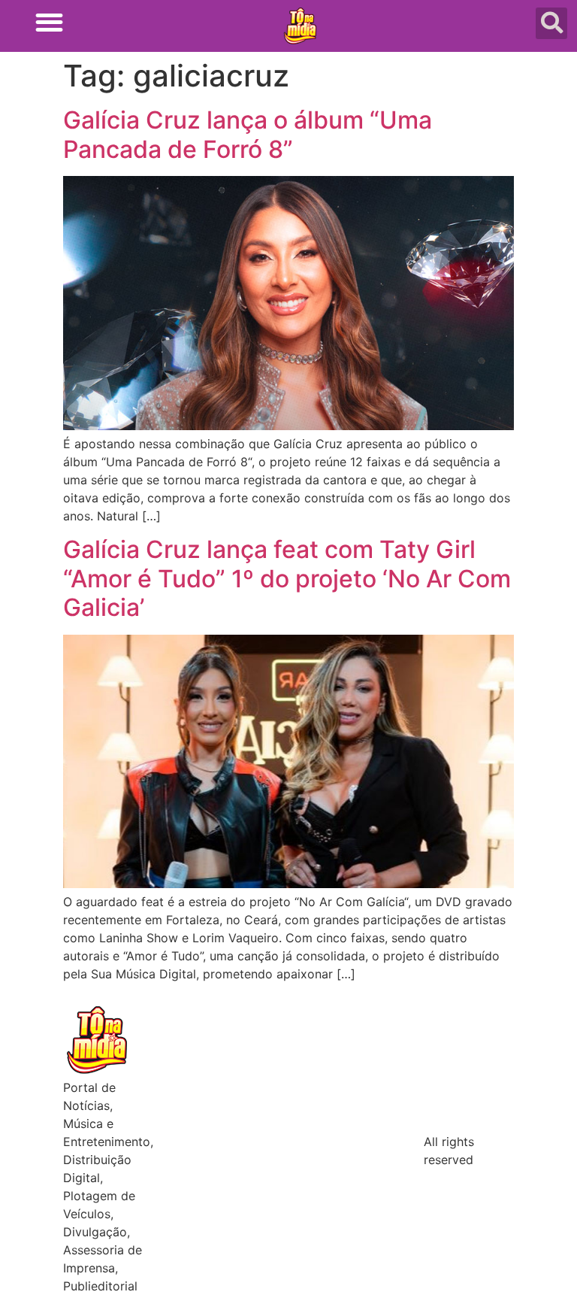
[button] (49, 22)
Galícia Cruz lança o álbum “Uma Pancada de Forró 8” (247, 134)
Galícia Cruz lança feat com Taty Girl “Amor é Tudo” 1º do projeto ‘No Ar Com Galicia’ (287, 578)
